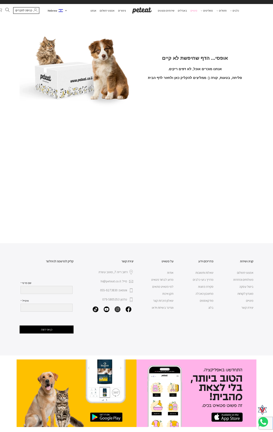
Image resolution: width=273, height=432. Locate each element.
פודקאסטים (206, 301)
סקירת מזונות (205, 287)
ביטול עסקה (246, 287)
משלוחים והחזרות (243, 280)
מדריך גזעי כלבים (203, 280)
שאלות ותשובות (204, 273)
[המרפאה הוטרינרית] (262, 410)
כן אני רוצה (46, 329)
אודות (170, 273)
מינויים (193, 10)
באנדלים (182, 10)
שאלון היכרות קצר (163, 301)
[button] (57, 10)
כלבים (236, 10)
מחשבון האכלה (204, 294)
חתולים (223, 10)
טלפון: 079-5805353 (114, 299)
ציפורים (122, 10)
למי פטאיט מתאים (162, 287)
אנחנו (93, 10)
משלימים (208, 10)
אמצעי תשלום (107, 10)
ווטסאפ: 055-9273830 (113, 290)
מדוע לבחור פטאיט (162, 280)
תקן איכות (167, 294)
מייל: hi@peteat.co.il (114, 281)
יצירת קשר (247, 308)
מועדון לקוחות (245, 294)
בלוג (210, 308)
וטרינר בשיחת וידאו (162, 308)
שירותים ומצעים (166, 10)
